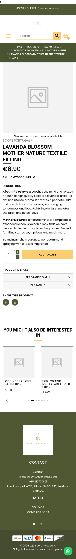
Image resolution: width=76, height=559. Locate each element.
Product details (15, 270)
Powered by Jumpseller (50, 549)
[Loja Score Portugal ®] (38, 23)
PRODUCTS (32, 47)
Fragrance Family (38, 277)
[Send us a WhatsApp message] (68, 551)
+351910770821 (38, 481)
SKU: (19, 177)
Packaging (38, 285)
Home (18, 47)
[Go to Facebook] (34, 524)
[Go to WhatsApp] (41, 524)
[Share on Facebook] (6, 302)
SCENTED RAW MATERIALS (28, 50)
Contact (38, 471)
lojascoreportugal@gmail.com (38, 476)
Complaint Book (38, 512)
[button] (6, 400)
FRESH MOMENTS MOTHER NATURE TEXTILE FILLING (31, 384)
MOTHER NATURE (56, 50)
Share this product (18, 295)
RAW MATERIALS (52, 47)
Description (12, 186)
